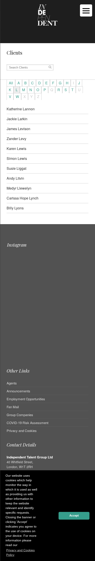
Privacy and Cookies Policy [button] (20, 552)
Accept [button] (74, 515)
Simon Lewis (17, 158)
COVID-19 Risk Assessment (27, 422)
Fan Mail (13, 406)
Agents (12, 383)
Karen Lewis (16, 148)
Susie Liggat (16, 168)
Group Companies (20, 414)
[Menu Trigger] (86, 10)
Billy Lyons (15, 207)
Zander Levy (16, 138)
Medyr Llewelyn (19, 188)
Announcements (18, 391)
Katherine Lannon (21, 108)
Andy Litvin (15, 178)
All (11, 82)
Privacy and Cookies (22, 430)
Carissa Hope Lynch (22, 198)
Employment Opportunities (26, 399)
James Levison (18, 128)
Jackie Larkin (17, 118)
